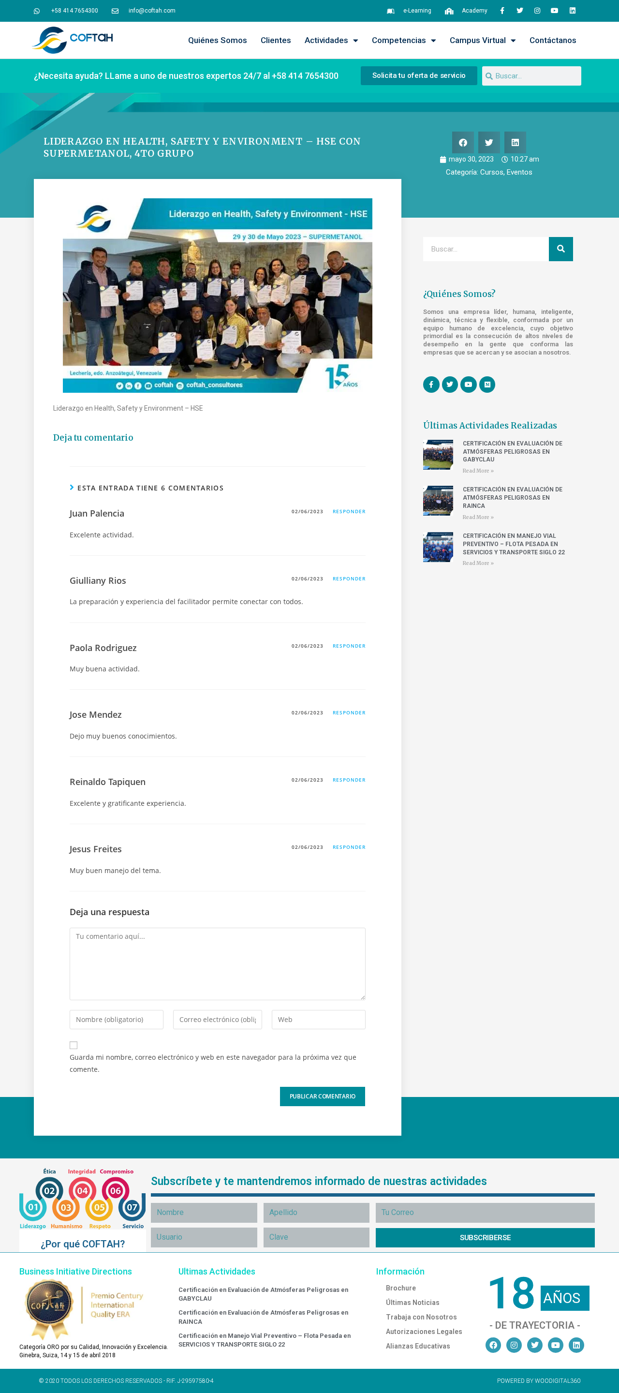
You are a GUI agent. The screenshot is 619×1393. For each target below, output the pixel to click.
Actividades (326, 40)
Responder (349, 511)
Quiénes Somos (217, 40)
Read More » (478, 471)
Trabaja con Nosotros (421, 1317)
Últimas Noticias (413, 1302)
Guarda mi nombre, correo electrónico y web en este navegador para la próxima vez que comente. (213, 1063)
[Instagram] (537, 10)
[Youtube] (554, 10)
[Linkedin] (572, 10)
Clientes (276, 40)
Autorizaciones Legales (424, 1331)
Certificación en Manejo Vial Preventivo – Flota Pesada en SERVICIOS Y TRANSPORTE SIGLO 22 (514, 544)
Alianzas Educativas (418, 1346)
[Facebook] (493, 1345)
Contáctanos (553, 40)
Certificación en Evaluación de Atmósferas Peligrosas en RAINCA (512, 497)
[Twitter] (519, 10)
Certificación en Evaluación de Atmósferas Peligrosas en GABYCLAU (512, 451)
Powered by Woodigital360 (538, 1381)
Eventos (519, 172)
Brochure (401, 1288)
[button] (463, 142)
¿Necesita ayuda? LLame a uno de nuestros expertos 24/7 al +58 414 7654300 (186, 76)
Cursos (491, 172)
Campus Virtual (478, 40)
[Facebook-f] (502, 10)
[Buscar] (561, 249)
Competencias (399, 40)
